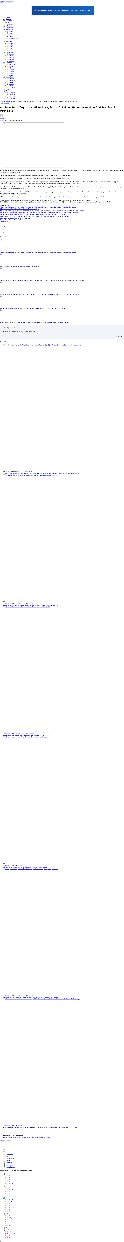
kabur (9, 218)
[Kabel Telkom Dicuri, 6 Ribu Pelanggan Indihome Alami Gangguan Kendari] (7, 1134)
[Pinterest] (4, 1148)
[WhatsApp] (4, 1151)
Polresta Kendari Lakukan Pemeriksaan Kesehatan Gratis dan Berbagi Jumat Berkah (30, 605)
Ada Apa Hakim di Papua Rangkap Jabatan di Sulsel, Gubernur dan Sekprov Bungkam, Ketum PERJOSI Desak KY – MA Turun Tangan (42, 211)
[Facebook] (4, 1144)
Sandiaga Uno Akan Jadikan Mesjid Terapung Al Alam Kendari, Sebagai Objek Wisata (30, 997)
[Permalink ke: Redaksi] (1, 116)
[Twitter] (4, 1146)
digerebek (3, 218)
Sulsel (7, 103)
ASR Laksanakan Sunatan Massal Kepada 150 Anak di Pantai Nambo (25, 867)
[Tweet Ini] (4, 227)
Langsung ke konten (6, 1)
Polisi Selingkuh (16, 218)
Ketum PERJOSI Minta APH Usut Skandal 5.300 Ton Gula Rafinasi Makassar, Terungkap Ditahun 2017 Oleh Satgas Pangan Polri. (40, 212)
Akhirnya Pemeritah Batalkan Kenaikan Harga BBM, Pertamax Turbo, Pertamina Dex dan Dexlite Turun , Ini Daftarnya (40, 1127)
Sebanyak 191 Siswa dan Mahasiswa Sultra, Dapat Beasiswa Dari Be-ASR (26, 735)
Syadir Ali (119, 336)
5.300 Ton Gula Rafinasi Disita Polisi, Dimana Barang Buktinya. (19, 209)
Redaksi (2, 118)
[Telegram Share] (4, 231)
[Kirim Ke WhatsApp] (4, 233)
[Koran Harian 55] (6, 3)
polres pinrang (26, 218)
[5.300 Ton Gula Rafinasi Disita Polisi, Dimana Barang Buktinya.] (10, 264)
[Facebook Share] (4, 225)
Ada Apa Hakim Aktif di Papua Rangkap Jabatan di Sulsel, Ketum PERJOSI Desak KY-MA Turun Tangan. (32, 214)
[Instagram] (4, 1149)
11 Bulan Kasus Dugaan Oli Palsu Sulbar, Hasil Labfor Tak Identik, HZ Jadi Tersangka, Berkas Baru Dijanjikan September (38, 207)
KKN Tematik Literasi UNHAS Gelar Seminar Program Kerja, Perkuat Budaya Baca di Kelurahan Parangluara (34, 216)
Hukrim (2, 103)
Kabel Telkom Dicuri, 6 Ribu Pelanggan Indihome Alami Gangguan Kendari (27, 1137)
